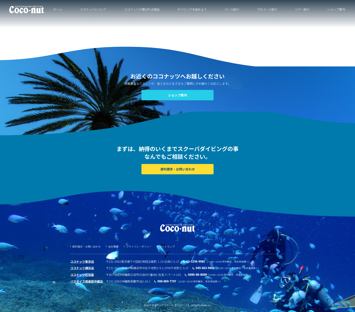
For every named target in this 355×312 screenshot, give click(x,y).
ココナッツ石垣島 (82, 274)
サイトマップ (167, 246)
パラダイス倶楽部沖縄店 (86, 281)
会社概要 (113, 246)
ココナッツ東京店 (82, 261)
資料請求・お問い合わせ (86, 246)
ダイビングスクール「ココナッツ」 (177, 228)
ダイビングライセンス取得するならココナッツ (26, 10)
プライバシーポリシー (139, 246)
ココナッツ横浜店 (82, 268)
